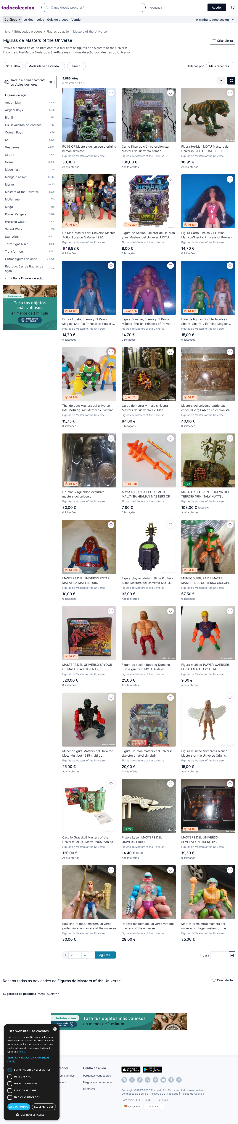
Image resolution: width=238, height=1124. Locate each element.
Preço (76, 66)
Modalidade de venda (44, 66)
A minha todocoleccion (212, 19)
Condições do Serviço (134, 1093)
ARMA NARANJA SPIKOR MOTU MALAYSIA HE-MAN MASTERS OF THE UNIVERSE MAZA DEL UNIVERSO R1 (149, 494)
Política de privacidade (164, 1093)
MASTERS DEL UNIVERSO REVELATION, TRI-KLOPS (199, 840)
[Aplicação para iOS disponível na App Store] (131, 1069)
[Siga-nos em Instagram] (124, 1080)
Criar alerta (225, 40)
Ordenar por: (196, 66)
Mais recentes (219, 66)
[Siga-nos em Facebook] (140, 1080)
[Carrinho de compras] (233, 7)
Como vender (66, 1075)
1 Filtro (15, 66)
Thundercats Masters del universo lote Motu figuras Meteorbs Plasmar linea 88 (87, 408)
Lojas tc (62, 1082)
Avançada (156, 7)
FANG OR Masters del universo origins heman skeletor (89, 149)
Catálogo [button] (11, 19)
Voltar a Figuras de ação (26, 278)
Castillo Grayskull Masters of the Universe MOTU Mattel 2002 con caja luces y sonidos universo (88, 840)
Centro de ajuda (94, 1068)
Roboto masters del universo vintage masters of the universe (148, 926)
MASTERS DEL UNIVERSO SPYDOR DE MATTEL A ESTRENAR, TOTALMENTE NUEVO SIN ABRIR (87, 667)
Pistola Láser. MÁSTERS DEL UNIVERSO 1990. (142, 840)
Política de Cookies (192, 1093)
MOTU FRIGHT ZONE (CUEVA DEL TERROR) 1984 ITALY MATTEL (205, 494)
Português (133, 1106)
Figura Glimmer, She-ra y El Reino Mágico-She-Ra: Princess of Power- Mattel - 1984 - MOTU (147, 321)
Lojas (40, 19)
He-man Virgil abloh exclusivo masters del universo (83, 494)
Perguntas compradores (97, 1082)
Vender (76, 19)
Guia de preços (57, 19)
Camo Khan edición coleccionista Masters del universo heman (145, 149)
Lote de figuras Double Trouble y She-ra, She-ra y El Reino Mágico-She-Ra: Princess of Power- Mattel (205, 321)
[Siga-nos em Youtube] (163, 1080)
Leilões (28, 19)
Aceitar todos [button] (18, 1106)
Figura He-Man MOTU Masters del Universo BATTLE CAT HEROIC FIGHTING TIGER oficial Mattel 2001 (206, 149)
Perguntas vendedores (97, 1075)
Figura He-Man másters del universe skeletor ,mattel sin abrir (147, 753)
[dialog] (32, 1072)
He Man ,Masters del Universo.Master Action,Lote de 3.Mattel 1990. (88, 235)
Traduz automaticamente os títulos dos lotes (28, 82)
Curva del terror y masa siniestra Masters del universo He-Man (145, 408)
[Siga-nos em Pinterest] (155, 1080)
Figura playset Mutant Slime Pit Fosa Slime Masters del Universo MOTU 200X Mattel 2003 (147, 580)
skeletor (53, 994)
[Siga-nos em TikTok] (171, 1080)
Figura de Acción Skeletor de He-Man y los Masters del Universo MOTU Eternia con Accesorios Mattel (148, 235)
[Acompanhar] (111, 93)
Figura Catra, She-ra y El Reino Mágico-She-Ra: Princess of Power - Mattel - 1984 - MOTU (206, 235)
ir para (204, 955)
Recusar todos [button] (44, 1106)
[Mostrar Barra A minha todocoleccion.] (232, 19)
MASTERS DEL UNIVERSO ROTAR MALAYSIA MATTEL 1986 (86, 580)
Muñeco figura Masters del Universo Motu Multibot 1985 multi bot (87, 753)
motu (41, 994)
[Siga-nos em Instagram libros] (132, 1080)
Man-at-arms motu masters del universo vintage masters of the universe (203, 926)
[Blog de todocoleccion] (179, 1080)
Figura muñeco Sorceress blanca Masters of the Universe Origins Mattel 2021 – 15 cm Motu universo (206, 753)
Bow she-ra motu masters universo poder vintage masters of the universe (89, 926)
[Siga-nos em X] (147, 1080)
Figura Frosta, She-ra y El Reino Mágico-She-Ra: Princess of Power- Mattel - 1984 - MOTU (87, 321)
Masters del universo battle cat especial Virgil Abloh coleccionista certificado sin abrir (205, 408)
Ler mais (22, 1051)
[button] (31, 1059)
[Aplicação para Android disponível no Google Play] (152, 1069)
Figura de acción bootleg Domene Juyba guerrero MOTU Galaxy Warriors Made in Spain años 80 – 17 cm (147, 667)
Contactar (89, 1088)
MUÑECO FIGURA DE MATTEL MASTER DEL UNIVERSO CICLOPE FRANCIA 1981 (205, 580)
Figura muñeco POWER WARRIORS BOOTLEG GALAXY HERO (205, 667)
